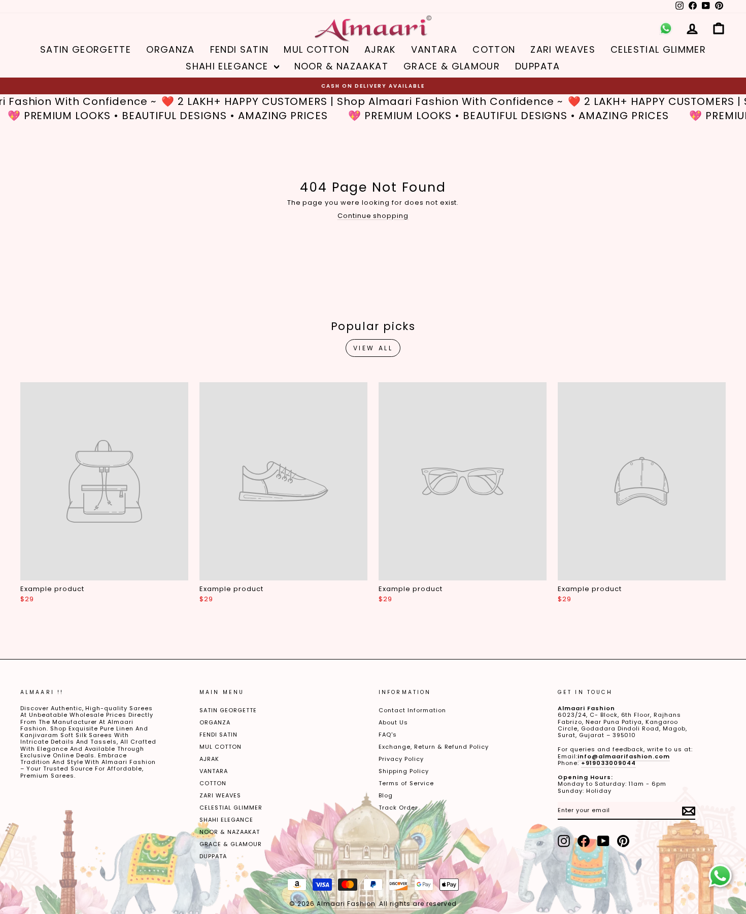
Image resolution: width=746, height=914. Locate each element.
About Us (393, 722)
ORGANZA (170, 49)
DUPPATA (537, 66)
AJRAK (380, 49)
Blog (386, 795)
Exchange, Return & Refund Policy (434, 747)
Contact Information (412, 710)
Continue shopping (373, 216)
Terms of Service (406, 783)
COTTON (493, 49)
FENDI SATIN (239, 49)
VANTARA (434, 49)
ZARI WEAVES (562, 49)
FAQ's (388, 734)
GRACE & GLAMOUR (451, 66)
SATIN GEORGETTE (85, 49)
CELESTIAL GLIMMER (658, 49)
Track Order (398, 807)
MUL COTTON (316, 49)
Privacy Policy (401, 759)
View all (373, 348)
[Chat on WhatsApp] (720, 876)
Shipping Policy (404, 771)
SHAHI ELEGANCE (228, 66)
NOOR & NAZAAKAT (341, 66)
